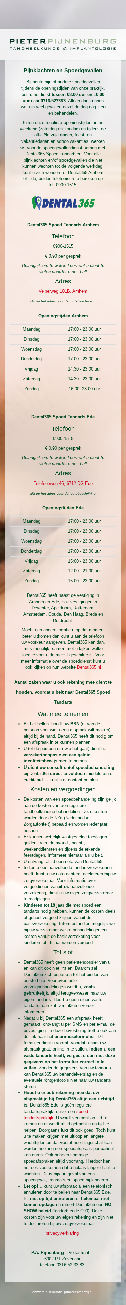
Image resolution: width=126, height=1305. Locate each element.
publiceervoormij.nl (78, 1292)
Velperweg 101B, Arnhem (63, 291)
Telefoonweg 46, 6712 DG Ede (63, 483)
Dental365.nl (89, 667)
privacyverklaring (62, 1233)
